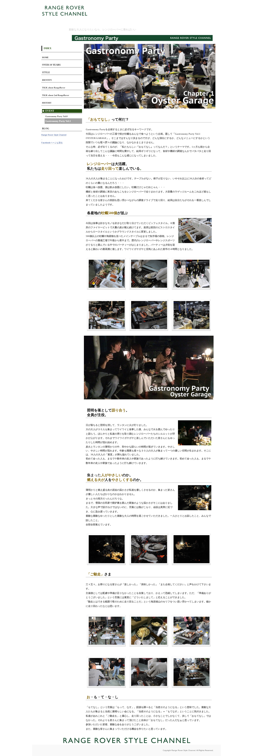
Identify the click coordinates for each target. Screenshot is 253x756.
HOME (45, 57)
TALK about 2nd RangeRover (55, 95)
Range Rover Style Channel (53, 135)
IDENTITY (47, 80)
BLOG (45, 128)
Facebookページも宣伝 (52, 143)
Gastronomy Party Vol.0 (56, 116)
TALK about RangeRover (53, 88)
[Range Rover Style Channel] (41, 138)
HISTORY (46, 103)
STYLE (46, 72)
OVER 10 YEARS (51, 65)
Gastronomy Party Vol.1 (58, 121)
